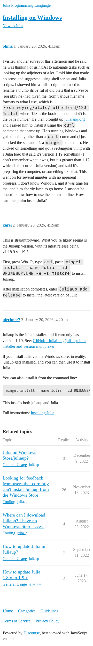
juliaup (34, 465)
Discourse (32, 633)
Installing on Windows (32, 17)
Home (8, 611)
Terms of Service (16, 621)
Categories (26, 611)
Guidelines (49, 611)
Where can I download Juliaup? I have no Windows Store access (24, 520)
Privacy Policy (47, 621)
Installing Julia (42, 413)
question (35, 584)
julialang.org (74, 119)
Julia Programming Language (27, 5)
